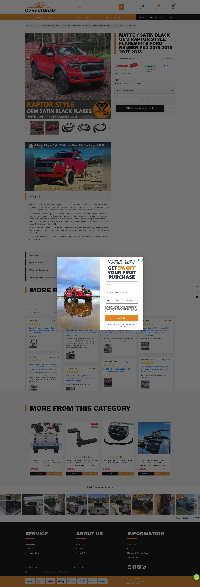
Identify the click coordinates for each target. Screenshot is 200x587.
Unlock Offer (122, 318)
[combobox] (109, 300)
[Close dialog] (140, 260)
